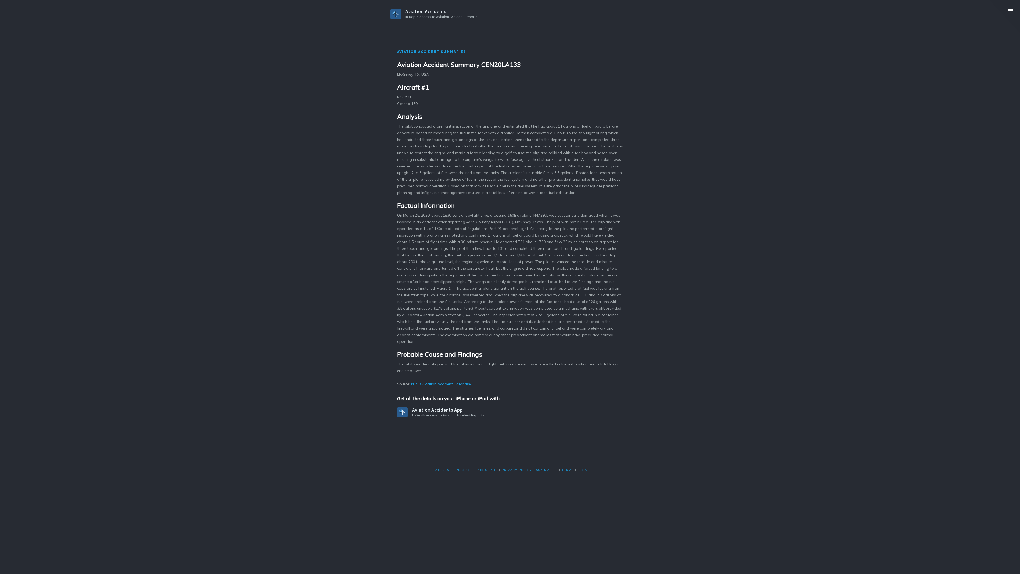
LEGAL (583, 470)
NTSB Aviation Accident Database (441, 384)
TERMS (568, 470)
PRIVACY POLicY (517, 470)
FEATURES (440, 470)
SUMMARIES (547, 470)
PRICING (463, 470)
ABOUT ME (487, 470)
